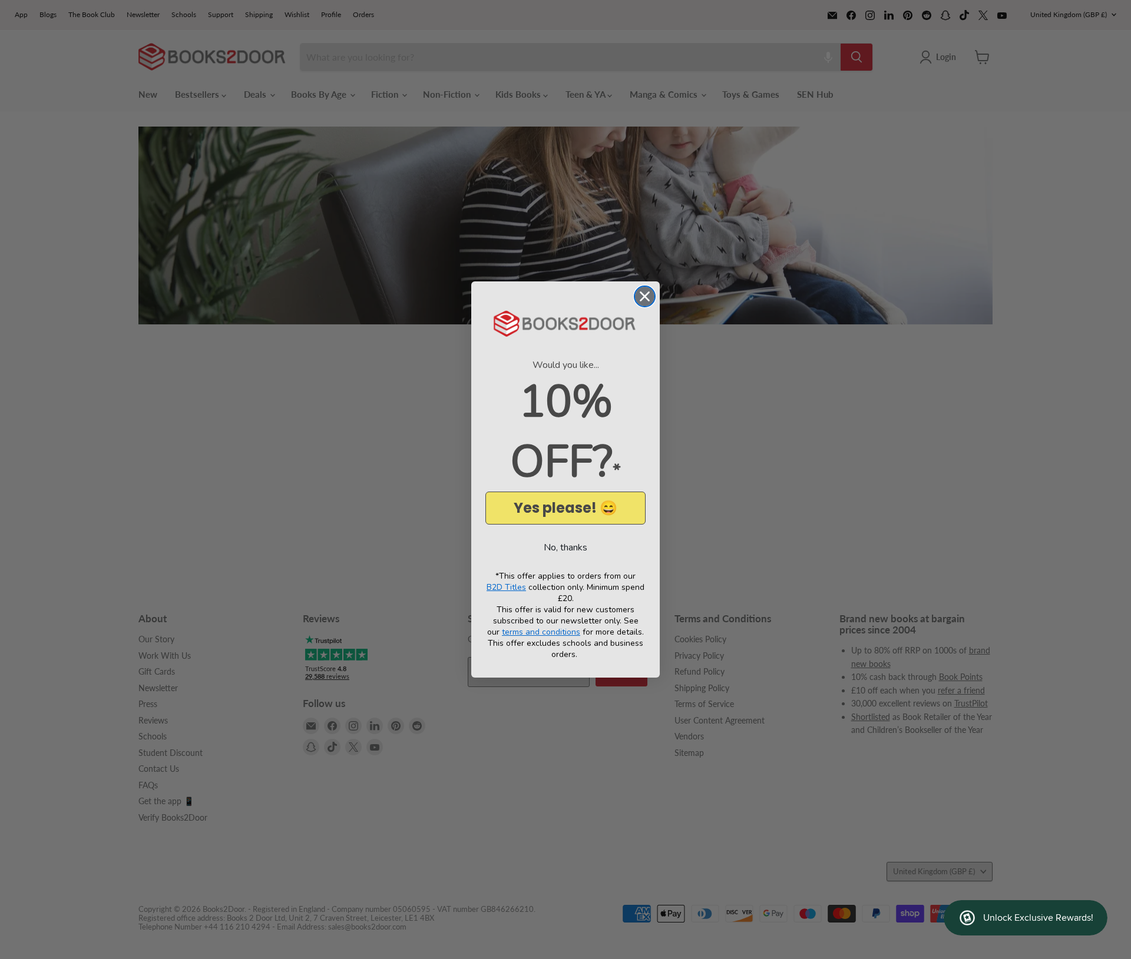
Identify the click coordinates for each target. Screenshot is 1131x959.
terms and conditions (541, 632)
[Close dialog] (644, 296)
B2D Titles (506, 587)
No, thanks (565, 547)
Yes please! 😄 (565, 507)
